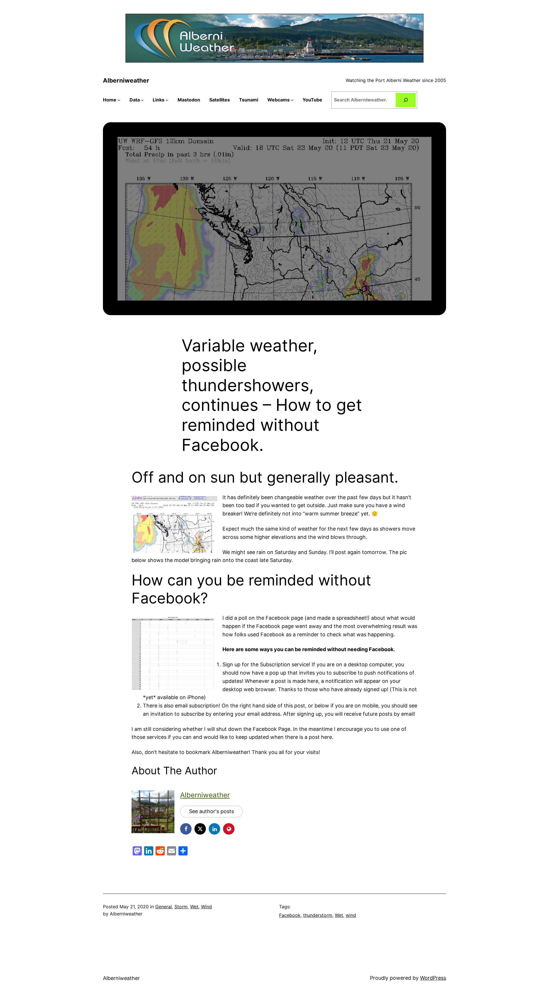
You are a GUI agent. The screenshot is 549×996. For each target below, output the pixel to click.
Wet (194, 906)
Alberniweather (126, 80)
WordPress (433, 978)
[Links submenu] (167, 100)
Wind (206, 906)
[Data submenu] (142, 100)
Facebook (290, 915)
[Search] (406, 100)
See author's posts (211, 811)
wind (351, 915)
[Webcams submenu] (292, 100)
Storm (181, 906)
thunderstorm (317, 915)
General (163, 906)
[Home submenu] (119, 100)
